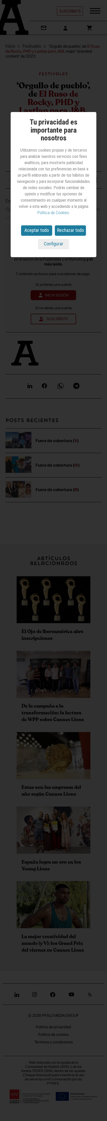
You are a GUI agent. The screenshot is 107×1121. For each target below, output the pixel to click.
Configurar (53, 243)
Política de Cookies (53, 212)
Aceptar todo (36, 230)
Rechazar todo (70, 230)
